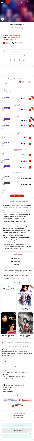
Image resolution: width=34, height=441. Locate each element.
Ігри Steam (17, 264)
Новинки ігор (17, 261)
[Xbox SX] (20, 84)
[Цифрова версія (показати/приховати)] (11, 83)
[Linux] (23, 82)
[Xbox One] (29, 82)
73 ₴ (27, 128)
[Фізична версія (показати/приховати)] (14, 83)
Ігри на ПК (16, 258)
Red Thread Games (14, 35)
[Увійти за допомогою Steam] (7, 278)
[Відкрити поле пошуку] (31, 1)
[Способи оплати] (6, 83)
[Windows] (20, 82)
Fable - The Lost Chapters (10, 288)
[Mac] (26, 82)
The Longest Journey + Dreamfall (12, 335)
